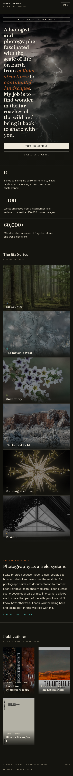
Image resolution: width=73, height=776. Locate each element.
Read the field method (17, 614)
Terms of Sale (24, 769)
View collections (36, 146)
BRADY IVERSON (14, 5)
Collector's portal (36, 155)
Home (67, 764)
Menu (65, 5)
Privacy (7, 769)
